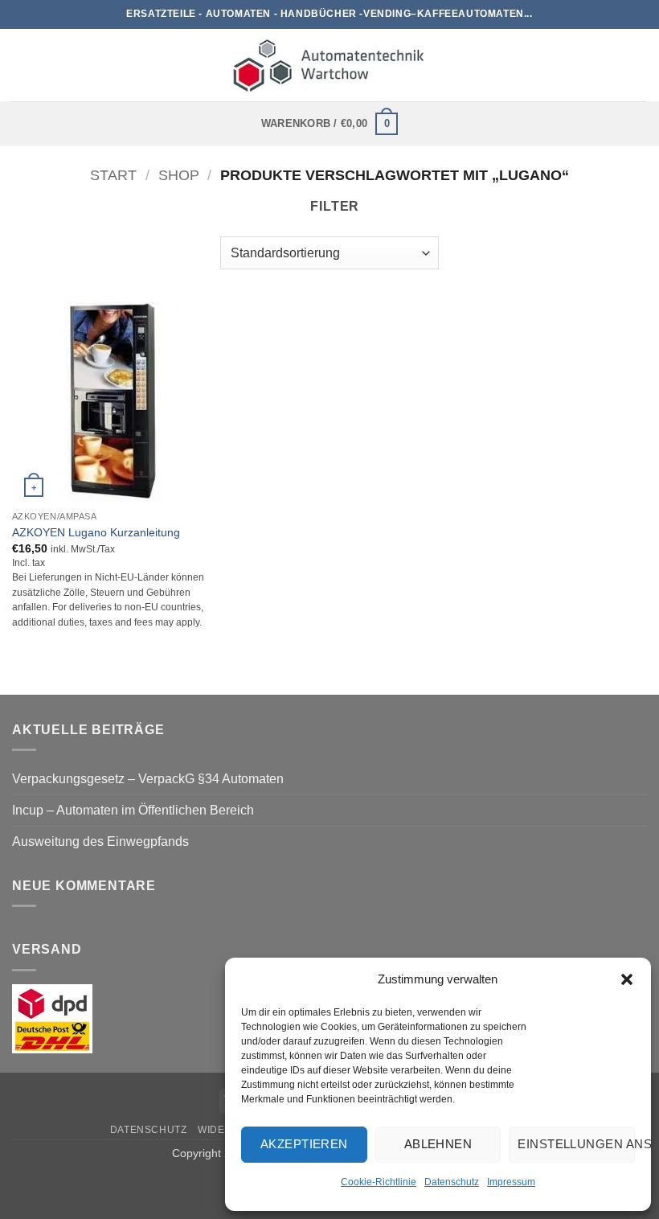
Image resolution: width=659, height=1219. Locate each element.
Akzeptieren (304, 1144)
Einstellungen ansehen (576, 1144)
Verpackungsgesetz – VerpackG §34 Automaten (148, 779)
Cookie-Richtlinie (378, 1182)
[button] (627, 979)
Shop (178, 174)
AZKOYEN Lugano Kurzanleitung (96, 532)
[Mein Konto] (639, 65)
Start (113, 174)
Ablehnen (438, 1144)
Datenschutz (451, 1182)
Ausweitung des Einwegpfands (100, 841)
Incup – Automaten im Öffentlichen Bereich (133, 810)
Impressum (511, 1182)
